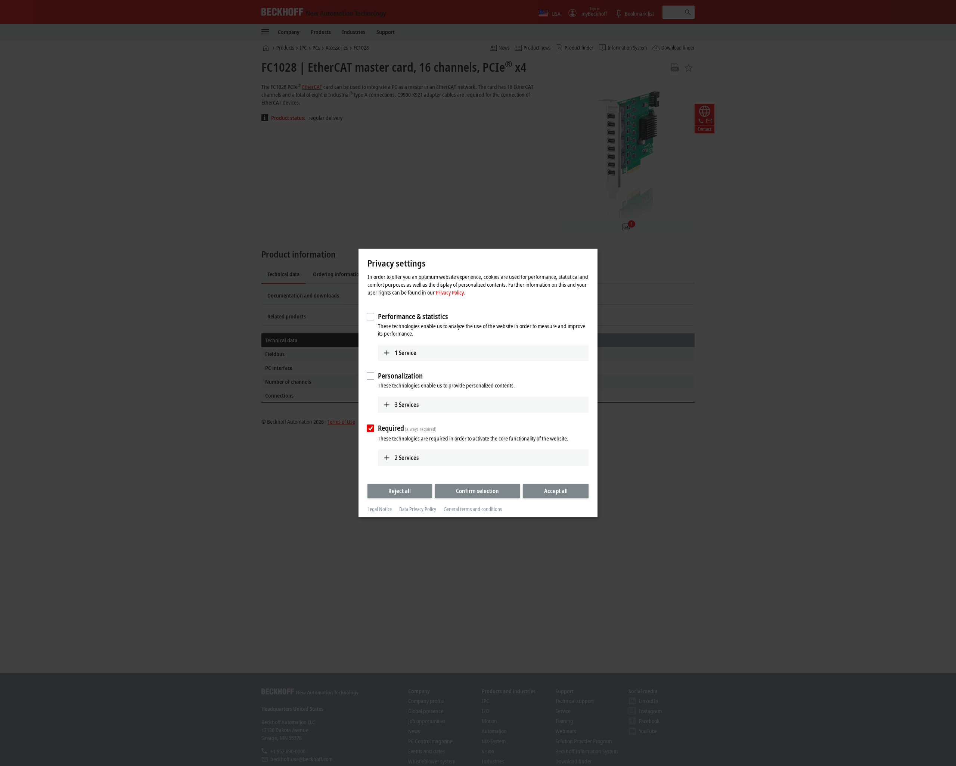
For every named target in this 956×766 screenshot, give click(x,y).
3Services (407, 405)
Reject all (399, 491)
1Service (405, 353)
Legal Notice (379, 509)
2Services (407, 458)
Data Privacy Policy (417, 509)
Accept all (556, 491)
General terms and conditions (473, 509)
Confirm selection (477, 491)
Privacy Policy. (450, 292)
